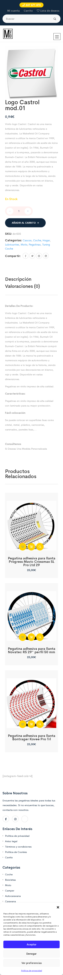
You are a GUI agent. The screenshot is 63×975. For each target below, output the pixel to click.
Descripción (18, 279)
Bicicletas (10, 879)
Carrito (28, 10)
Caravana (10, 901)
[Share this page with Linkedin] (46, 256)
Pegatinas (35, 244)
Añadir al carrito (24, 222)
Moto (24, 244)
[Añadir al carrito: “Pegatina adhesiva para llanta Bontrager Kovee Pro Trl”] (31, 724)
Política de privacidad (31, 970)
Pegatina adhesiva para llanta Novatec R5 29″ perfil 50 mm (31, 650)
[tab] (25, 279)
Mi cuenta (13, 10)
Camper (9, 890)
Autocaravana (13, 896)
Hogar (46, 240)
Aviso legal (11, 841)
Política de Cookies (16, 852)
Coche (37, 240)
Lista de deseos (49, 10)
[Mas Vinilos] (8, 33)
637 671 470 (33, 5)
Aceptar (31, 944)
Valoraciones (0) (22, 286)
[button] (58, 907)
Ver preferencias (32, 963)
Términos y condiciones (18, 846)
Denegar (31, 953)
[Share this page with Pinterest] (39, 256)
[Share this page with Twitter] (32, 256)
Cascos (27, 240)
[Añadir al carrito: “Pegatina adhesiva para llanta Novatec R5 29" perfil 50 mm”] (31, 637)
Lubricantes (12, 244)
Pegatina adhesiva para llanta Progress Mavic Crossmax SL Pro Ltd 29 (31, 561)
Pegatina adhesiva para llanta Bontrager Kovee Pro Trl (31, 737)
